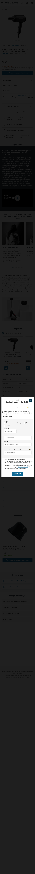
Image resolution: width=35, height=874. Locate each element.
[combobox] (10, 431)
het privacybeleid (23, 467)
